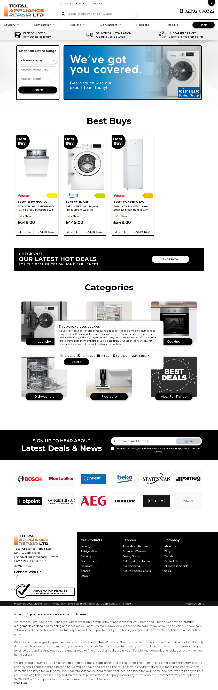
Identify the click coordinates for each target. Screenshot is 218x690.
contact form (168, 675)
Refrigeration (43, 24)
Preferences (88, 355)
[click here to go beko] (74, 195)
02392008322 (23, 566)
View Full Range (174, 396)
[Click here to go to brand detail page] (30, 479)
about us (66, 3)
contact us (95, 3)
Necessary (69, 355)
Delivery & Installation (136, 561)
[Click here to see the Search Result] (63, 14)
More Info (25, 232)
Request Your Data (97, 603)
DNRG (201, 603)
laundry (188, 622)
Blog (167, 551)
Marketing (122, 355)
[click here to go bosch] (26, 195)
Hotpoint (90, 642)
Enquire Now (46, 231)
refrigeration (22, 626)
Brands (168, 556)
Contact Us (171, 561)
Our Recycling (131, 566)
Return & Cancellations (136, 571)
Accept (76, 361)
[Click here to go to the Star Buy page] (173, 376)
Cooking (76, 24)
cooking (37, 626)
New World (105, 642)
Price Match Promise (135, 546)
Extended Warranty (134, 551)
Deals (203, 25)
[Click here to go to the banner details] (132, 72)
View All (188, 501)
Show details (139, 355)
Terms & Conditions (77, 603)
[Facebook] (17, 577)
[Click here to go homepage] (23, 8)
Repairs (173, 24)
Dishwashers (109, 24)
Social (168, 571)
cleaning (55, 626)
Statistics (105, 355)
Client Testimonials (176, 566)
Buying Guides (131, 556)
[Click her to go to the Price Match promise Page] (44, 590)
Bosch (124, 642)
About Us (170, 546)
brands (79, 3)
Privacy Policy (59, 603)
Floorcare (143, 24)
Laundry (10, 24)
